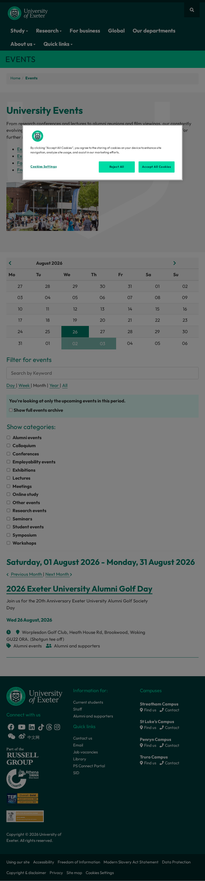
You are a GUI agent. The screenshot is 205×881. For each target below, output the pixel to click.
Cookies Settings (43, 166)
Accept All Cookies (156, 167)
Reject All (116, 167)
